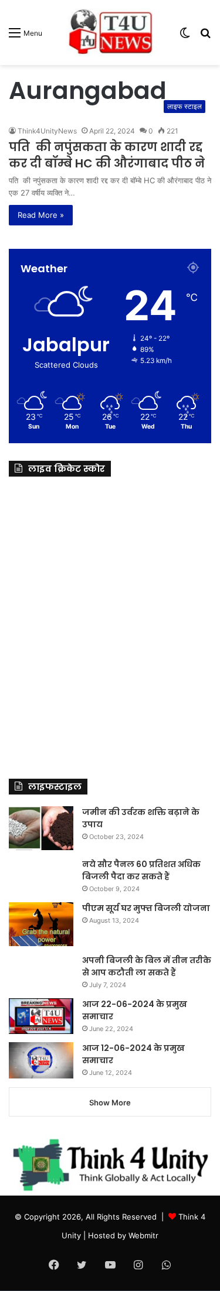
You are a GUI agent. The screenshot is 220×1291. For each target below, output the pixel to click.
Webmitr (143, 1235)
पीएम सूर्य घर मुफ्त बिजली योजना (146, 908)
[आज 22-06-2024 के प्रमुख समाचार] (41, 1016)
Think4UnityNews (47, 130)
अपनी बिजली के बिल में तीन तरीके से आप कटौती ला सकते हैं (146, 966)
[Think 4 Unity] (110, 32)
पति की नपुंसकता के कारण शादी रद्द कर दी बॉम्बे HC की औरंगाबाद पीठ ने (107, 155)
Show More (110, 1102)
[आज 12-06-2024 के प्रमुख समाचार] (41, 1060)
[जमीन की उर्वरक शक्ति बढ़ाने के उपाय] (41, 828)
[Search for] (205, 36)
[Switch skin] (185, 36)
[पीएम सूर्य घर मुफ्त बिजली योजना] (41, 924)
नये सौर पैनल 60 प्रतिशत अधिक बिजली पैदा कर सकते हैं (141, 870)
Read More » (41, 215)
